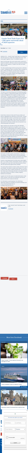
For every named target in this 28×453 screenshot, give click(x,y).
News (2, 21)
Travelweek (4, 51)
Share (21, 52)
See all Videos (24, 386)
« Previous (4, 278)
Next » (13, 278)
